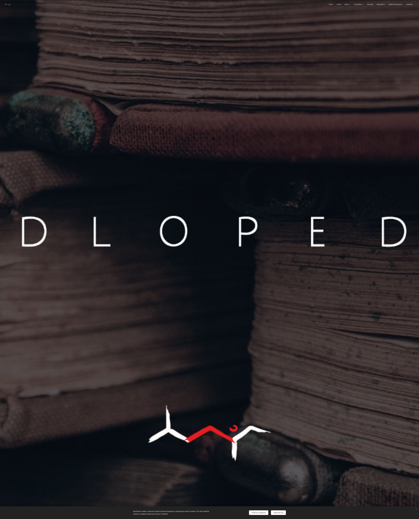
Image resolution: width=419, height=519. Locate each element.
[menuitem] (331, 4)
